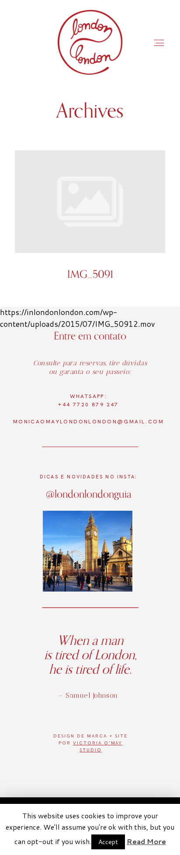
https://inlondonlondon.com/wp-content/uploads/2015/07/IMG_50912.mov (77, 318)
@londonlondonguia (89, 493)
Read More (146, 841)
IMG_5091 (90, 221)
